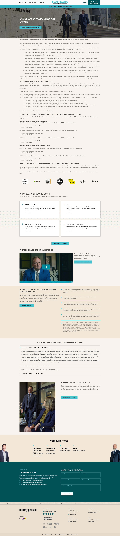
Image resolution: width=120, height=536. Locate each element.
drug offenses (32, 83)
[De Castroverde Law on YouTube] (46, 514)
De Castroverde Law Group (85, 86)
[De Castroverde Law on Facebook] (43, 514)
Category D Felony (60, 122)
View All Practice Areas (60, 243)
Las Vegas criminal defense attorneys (31, 165)
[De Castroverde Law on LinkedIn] (48, 514)
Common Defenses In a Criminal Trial (36, 366)
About (30, 2)
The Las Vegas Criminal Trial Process (36, 347)
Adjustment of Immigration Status (75, 503)
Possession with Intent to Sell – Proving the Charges (40, 110)
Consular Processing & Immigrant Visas (54, 503)
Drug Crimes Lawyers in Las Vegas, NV (63, 39)
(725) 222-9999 (38, 455)
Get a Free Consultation (83, 262)
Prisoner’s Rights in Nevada (32, 373)
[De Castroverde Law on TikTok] (53, 514)
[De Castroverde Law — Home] (60, 2)
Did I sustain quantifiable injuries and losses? (31, 482)
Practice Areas (22, 2)
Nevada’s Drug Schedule (73, 116)
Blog (35, 2)
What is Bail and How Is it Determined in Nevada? (40, 370)
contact (62, 171)
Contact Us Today (27, 305)
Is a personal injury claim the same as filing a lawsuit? (34, 484)
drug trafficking (25, 45)
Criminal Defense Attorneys (48, 39)
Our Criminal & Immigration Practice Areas (32, 39)
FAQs (30, 478)
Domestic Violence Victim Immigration (95, 503)
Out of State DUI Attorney (17, 503)
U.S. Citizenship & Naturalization (34, 503)
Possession (66, 94)
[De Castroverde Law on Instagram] (50, 514)
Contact (41, 2)
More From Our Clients (69, 397)
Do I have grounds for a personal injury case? (32, 480)
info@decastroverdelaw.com (50, 511)
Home (21, 39)
